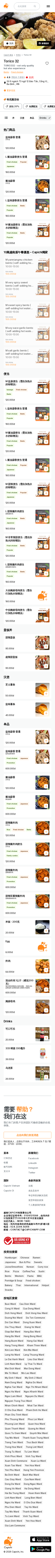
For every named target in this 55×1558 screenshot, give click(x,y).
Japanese (10, 1262)
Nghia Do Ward (34, 1382)
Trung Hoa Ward (13, 1447)
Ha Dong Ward (32, 1488)
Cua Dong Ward (31, 1308)
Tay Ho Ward (31, 1507)
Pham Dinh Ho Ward (36, 1410)
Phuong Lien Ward (14, 1424)
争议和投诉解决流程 (38, 1195)
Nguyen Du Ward (34, 1396)
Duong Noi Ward (13, 1317)
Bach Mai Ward (31, 1474)
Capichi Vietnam (12, 1185)
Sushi (41, 1271)
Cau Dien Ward (27, 1304)
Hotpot (45, 1285)
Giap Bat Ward (12, 1331)
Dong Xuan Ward (32, 1322)
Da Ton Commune (35, 1317)
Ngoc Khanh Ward (33, 1391)
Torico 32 (27, 55)
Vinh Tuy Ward (33, 1456)
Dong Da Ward (12, 1484)
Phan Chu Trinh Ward (16, 1414)
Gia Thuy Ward (13, 1327)
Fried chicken (17, 72)
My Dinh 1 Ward (13, 1377)
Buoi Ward (10, 1304)
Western (19, 1276)
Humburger (11, 1257)
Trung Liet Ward (34, 1447)
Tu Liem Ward (12, 1516)
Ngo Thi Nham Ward (36, 1387)
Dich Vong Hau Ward (36, 1313)
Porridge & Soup (13, 1280)
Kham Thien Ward (36, 1345)
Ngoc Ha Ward (12, 1391)
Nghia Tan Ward (13, 1387)
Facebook (33, 1158)
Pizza (16, 1271)
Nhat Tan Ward (35, 1405)
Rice (7, 1271)
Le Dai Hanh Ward (14, 1359)
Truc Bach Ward (34, 1442)
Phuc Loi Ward (35, 1419)
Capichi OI (9, 1190)
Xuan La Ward (38, 1461)
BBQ (39, 1276)
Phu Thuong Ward (14, 1419)
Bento (6, 72)
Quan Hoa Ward (36, 1424)
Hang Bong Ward (33, 1336)
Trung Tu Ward (13, 1451)
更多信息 (11, 90)
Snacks (9, 1290)
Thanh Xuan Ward (32, 1511)
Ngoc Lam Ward (13, 1396)
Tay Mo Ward (12, 1437)
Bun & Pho (24, 1262)
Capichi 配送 (8, 55)
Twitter (31, 1172)
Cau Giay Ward (13, 1479)
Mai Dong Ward (32, 1368)
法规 (30, 1185)
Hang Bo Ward (12, 1336)
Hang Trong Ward (14, 1345)
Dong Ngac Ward (33, 1484)
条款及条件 (33, 1190)
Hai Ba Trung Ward (15, 1493)
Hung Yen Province (34, 1470)
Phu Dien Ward (13, 1507)
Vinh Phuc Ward (13, 1456)
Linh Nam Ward (13, 1364)
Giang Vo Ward (32, 1327)
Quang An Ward (36, 1428)
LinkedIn (32, 1163)
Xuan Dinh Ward (13, 1520)
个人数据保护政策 (37, 1205)
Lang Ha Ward (12, 1354)
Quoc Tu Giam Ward (15, 1433)
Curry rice (43, 1266)
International (31, 1285)
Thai (18, 1285)
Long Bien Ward (33, 1497)
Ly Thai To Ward (33, 1364)
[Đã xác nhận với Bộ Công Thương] (27, 1239)
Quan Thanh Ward (14, 1428)
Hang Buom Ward (14, 1340)
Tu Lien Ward (31, 1451)
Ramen (36, 1257)
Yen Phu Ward (12, 1470)
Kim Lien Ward (12, 1350)
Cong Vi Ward (12, 1308)
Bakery (8, 1285)
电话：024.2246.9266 (16, 1226)
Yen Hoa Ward (32, 1465)
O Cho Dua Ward (13, 1410)
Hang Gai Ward (35, 1340)
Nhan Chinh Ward (14, 1405)
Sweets (38, 1262)
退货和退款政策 (35, 1200)
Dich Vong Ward (13, 1313)
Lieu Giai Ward (35, 1359)
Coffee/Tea (29, 1271)
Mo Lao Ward (28, 1373)
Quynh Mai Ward (39, 1433)
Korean (30, 1266)
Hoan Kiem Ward (37, 1493)
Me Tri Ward (11, 1373)
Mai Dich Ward (12, 1368)
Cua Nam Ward (32, 1479)
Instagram (33, 1168)
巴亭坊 (18, 55)
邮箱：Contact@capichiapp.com (24, 1229)
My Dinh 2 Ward (33, 1377)
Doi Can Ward (12, 1322)
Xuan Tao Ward (13, 1465)
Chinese (24, 1257)
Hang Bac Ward (32, 1331)
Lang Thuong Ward (34, 1354)
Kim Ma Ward (31, 1350)
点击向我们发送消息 (27, 1135)
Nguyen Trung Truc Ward (18, 1401)
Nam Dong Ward (13, 1382)
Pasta (30, 1276)
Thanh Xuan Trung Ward (36, 1437)
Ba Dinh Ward (12, 1474)
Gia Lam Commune (15, 1525)
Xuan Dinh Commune (16, 1461)
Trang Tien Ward (14, 1442)
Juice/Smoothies (14, 1266)
